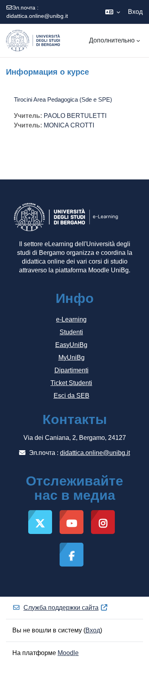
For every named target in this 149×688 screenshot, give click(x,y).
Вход (135, 11)
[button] (113, 12)
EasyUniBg (71, 344)
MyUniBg (71, 357)
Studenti (71, 332)
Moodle (68, 652)
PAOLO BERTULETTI (75, 115)
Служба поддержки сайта (61, 607)
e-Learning (71, 319)
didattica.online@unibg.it (37, 16)
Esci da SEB (71, 395)
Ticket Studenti (71, 383)
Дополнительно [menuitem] (112, 40)
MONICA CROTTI (69, 125)
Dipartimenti (71, 370)
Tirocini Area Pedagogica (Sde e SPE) (63, 99)
